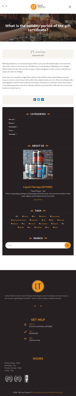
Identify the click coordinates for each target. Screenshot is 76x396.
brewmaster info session (19, 220)
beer (34, 216)
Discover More (38, 200)
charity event (34, 220)
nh (63, 224)
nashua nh (55, 224)
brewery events (55, 216)
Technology (12, 134)
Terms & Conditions (49, 392)
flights (52, 220)
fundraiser (61, 220)
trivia (47, 227)
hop (24, 224)
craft (44, 220)
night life (21, 227)
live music (32, 224)
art (17, 216)
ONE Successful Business (36, 392)
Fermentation (12, 127)
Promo (11, 130)
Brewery (11, 123)
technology (38, 227)
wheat (55, 227)
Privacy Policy (59, 392)
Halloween (15, 224)
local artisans (43, 224)
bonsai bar (43, 216)
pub (29, 227)
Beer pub (11, 119)
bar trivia (25, 216)
